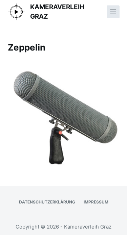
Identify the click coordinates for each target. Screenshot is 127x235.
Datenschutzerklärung (47, 201)
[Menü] (113, 11)
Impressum (96, 201)
